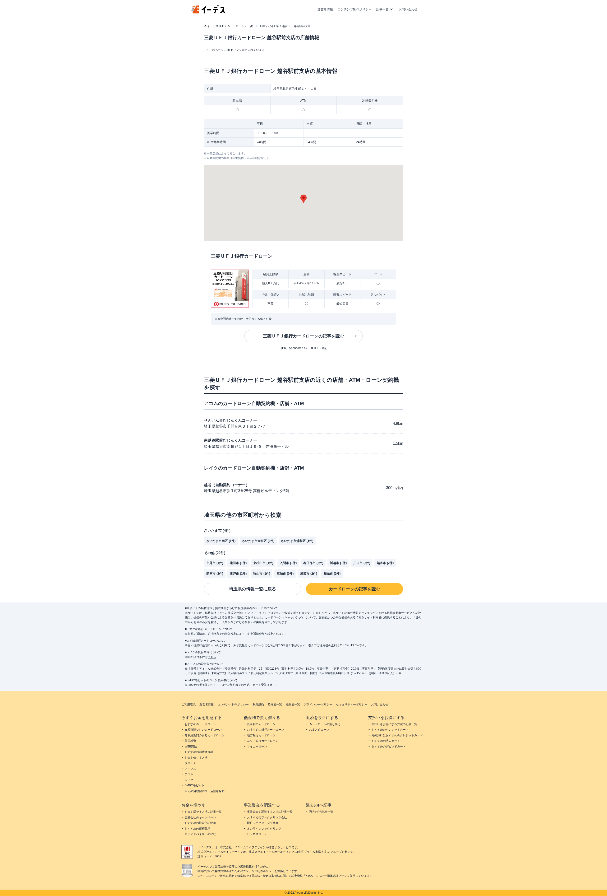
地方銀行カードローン (261, 735)
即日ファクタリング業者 (262, 823)
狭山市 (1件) (261, 573)
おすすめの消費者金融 (199, 752)
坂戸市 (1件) (238, 573)
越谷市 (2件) (385, 563)
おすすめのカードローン (200, 724)
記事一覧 (382, 9)
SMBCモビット (194, 785)
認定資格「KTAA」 (303, 875)
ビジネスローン (257, 834)
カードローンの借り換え (324, 724)
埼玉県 (274, 26)
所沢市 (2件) (308, 573)
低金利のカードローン (261, 724)
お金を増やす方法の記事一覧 (203, 811)
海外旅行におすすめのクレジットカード (397, 735)
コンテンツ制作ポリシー (355, 9)
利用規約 (258, 704)
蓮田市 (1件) (238, 563)
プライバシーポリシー (318, 704)
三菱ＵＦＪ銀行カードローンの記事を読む (303, 336)
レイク (189, 780)
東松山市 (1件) (263, 563)
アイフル (190, 768)
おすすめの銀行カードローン (265, 729)
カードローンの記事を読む (354, 589)
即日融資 (190, 740)
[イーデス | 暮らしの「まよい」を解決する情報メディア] (208, 12)
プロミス (190, 763)
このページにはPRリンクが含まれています (237, 49)
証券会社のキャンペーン (200, 817)
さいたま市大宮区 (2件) (258, 541)
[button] (303, 199)
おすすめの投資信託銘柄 (200, 823)
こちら (212, 657)
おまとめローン (319, 729)
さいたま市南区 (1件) (220, 541)
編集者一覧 (293, 704)
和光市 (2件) (332, 573)
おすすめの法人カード (386, 740)
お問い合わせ (408, 9)
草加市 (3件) (285, 573)
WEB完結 (191, 746)
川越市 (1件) (338, 563)
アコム (189, 774)
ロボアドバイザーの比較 (200, 834)
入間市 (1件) (288, 563)
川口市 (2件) (361, 563)
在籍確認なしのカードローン (203, 729)
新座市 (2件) (214, 573)
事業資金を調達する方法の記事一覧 (270, 811)
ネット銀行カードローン (262, 740)
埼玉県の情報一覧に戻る (252, 589)
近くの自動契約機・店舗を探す (205, 791)
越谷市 (286, 26)
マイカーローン (257, 746)
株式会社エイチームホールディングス (273, 852)
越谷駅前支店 (302, 26)
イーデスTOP (215, 26)
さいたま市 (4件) (217, 530)
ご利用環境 (188, 704)
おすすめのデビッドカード (389, 746)
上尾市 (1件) (214, 563)
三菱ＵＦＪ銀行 (257, 26)
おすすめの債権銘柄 (197, 828)
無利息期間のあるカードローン (205, 735)
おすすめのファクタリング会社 (267, 817)
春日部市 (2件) (313, 563)
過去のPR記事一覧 (321, 811)
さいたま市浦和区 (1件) (297, 541)
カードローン (235, 26)
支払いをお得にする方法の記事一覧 (394, 724)
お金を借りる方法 (196, 757)
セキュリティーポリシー (351, 704)
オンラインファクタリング (264, 828)
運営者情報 (325, 9)
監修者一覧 (275, 704)
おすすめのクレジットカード (390, 729)
